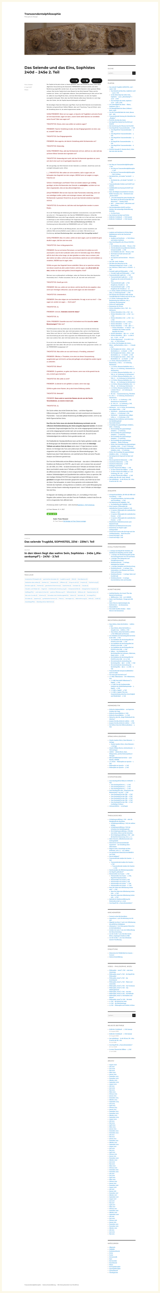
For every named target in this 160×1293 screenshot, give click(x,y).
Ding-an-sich (74, 582)
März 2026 (112, 1072)
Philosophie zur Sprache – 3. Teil (119, 767)
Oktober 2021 (113, 1142)
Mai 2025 (112, 1090)
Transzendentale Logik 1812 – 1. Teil (120, 275)
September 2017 (114, 1197)
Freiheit (40, 585)
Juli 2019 (111, 1173)
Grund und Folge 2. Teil (116, 537)
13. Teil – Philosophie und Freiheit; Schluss (122, 1005)
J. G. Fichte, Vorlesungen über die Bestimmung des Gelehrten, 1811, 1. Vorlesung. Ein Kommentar (119, 300)
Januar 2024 (112, 1109)
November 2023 (114, 1113)
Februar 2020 (113, 1168)
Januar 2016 (112, 1222)
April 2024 (112, 1105)
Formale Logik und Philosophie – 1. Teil (121, 271)
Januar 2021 (112, 1156)
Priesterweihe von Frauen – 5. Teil (121, 883)
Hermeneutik (113, 1257)
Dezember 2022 (114, 1131)
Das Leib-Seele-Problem (116, 261)
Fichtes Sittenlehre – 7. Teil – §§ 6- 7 (122, 326)
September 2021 (114, 1144)
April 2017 (112, 1205)
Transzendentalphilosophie (42, 13)
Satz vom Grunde (31, 595)
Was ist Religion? (114, 856)
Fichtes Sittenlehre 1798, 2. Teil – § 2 (122, 312)
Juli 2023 (111, 1121)
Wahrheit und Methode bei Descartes (120, 526)
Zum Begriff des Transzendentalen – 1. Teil (122, 128)
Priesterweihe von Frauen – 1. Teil (119, 874)
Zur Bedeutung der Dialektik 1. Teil (119, 502)
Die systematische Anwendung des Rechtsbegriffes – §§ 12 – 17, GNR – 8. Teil (122, 667)
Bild (74, 579)
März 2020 (112, 1166)
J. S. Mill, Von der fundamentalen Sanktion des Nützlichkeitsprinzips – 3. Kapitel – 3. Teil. (122, 686)
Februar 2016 (113, 1220)
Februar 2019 (113, 1181)
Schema (42, 595)
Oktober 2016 (113, 1212)
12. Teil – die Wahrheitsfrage (117, 1003)
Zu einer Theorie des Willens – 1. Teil (120, 468)
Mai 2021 (112, 1150)
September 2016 (114, 1214)
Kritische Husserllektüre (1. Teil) (118, 713)
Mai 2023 (112, 1123)
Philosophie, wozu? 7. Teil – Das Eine (120, 991)
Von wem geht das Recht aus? (118, 674)
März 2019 (112, 1179)
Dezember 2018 (113, 1185)
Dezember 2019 (113, 1170)
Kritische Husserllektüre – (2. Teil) (119, 715)
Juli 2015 (111, 1230)
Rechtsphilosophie (114, 1267)
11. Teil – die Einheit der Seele (118, 1001)
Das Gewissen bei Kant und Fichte (119, 215)
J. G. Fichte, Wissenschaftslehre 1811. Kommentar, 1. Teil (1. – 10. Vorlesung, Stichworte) (120, 362)
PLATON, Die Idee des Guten (117, 120)
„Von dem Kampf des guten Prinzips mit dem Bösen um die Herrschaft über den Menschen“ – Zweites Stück (123, 199)
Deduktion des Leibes (32, 582)
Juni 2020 (112, 1162)
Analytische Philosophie (33, 579)
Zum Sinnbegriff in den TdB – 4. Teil (121, 798)
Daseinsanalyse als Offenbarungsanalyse (121, 870)
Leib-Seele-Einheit (41, 592)
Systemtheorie (113, 1270)
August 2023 (113, 1119)
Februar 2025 (113, 1094)
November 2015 (113, 1226)
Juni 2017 (112, 1201)
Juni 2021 (112, 1148)
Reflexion (81, 592)
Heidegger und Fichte (115, 466)
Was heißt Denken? (115, 423)
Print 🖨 (74, 81)
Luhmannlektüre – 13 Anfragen (118, 806)
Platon (26, 89)
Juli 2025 (111, 1086)
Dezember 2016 (113, 1210)
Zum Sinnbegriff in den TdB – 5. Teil (121, 800)
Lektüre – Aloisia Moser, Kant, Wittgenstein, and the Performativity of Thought (120, 754)
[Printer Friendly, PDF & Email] (52, 514)
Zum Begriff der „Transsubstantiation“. (121, 903)
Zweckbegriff (30, 602)
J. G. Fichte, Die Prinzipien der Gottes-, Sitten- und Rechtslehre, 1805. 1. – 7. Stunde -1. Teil (122, 345)
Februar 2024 (113, 1107)
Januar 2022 (112, 1138)
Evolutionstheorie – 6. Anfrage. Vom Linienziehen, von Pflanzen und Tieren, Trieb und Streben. (122, 570)
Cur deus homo (115, 213)
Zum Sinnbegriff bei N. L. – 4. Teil (121, 788)
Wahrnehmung (81, 598)
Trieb (61, 598)
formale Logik (30, 585)
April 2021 (112, 1152)
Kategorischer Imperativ (90, 589)
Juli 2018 (111, 1189)
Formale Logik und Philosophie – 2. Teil (122, 273)
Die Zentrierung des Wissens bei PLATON (121, 126)
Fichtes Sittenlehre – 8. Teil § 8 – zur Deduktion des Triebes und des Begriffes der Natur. (123, 329)
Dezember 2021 (113, 1140)
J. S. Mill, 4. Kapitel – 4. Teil (119, 690)
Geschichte (66, 585)
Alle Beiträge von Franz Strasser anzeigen (74, 521)
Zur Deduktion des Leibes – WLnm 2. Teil (123, 246)
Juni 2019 (112, 1175)
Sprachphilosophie (114, 1268)
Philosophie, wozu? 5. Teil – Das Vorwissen (122, 986)
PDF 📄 (85, 81)
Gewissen (76, 585)
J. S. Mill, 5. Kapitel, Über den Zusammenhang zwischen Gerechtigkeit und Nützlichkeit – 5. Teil (123, 694)
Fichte (111, 1253)
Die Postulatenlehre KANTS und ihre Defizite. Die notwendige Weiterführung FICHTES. (121, 209)
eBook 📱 (96, 81)
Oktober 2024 (113, 1100)
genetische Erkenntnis (53, 585)
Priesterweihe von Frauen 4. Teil (120, 881)
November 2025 (114, 1078)
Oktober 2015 (113, 1228)
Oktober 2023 (113, 1115)
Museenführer (113, 607)
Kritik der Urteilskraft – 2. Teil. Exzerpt (120, 219)
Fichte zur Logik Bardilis (116, 304)
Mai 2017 (112, 1203)
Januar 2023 (112, 1129)
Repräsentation (92, 592)
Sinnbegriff (91, 595)
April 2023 (112, 1125)
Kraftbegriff (29, 592)
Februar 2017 (113, 1208)
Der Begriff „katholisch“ (116, 872)
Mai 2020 (112, 1164)
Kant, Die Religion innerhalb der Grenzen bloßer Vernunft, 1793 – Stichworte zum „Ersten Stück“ (121, 194)
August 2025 (113, 1084)
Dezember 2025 (114, 1076)
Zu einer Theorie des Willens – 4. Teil (122, 475)
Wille (91, 598)
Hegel (44, 589)
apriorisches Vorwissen (50, 579)
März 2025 (112, 1092)
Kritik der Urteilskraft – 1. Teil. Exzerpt (120, 217)
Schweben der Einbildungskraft (58, 595)
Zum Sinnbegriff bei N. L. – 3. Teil (120, 786)
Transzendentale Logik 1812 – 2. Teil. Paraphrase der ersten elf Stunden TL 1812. (122, 279)
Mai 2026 (112, 1070)
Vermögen (69, 598)
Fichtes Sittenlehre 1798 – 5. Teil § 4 (121, 322)
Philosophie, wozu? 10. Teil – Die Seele (120, 999)
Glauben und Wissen (32, 589)
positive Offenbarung (57, 592)
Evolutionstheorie (114, 1251)
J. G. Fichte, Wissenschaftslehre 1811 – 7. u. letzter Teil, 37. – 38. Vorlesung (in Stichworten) (123, 390)
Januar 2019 (112, 1183)
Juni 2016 (112, 1218)
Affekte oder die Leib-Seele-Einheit (119, 477)
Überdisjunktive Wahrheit (45, 602)
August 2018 (112, 1187)
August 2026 (113, 1065)
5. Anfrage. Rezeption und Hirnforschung (123, 566)
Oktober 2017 (113, 1195)
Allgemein (112, 1247)
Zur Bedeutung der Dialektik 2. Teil (121, 504)
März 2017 (112, 1207)
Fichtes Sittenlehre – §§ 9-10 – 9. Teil (122, 333)
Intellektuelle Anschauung (57, 589)
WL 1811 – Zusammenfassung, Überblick (123, 394)
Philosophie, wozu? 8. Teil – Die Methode (121, 993)
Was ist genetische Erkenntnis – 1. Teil (120, 460)
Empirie (83, 582)
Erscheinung (93, 582)
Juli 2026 (112, 1066)
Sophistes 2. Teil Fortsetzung (85, 505)
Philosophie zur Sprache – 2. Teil (119, 765)
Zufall (97, 598)
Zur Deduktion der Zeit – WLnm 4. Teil (122, 252)
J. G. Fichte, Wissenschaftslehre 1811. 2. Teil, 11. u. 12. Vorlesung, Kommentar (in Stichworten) (123, 368)
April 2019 (112, 1177)
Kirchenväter (113, 1261)
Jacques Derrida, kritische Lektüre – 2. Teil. (122, 723)
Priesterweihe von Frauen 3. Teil (120, 880)
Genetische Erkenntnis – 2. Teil (118, 462)
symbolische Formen (49, 598)
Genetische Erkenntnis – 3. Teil (118, 464)
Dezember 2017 (113, 1193)
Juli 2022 (111, 1135)
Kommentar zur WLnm (116, 306)
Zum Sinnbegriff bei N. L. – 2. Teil (121, 785)
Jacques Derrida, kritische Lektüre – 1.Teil (121, 721)
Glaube (85, 585)
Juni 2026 (112, 1068)
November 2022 (114, 1133)
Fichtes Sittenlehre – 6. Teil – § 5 (121, 324)
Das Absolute (82, 579)
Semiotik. (81, 595)
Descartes (54, 582)
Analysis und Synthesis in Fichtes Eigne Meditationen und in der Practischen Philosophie (121, 234)
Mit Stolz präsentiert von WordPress (68, 1285)
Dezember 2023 (113, 1111)
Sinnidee (28, 598)
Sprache (37, 598)
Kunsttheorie (113, 1263)
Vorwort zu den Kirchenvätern (118, 916)
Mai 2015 (112, 1234)
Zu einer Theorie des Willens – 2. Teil (122, 469)
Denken (45, 582)
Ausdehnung (65, 579)
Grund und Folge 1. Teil (116, 535)
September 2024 (114, 1102)
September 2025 (114, 1082)
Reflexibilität (71, 592)
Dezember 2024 (114, 1098)
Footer (111, 1255)
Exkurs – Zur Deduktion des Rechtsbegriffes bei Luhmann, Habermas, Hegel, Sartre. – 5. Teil (123, 653)
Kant (110, 1259)
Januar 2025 (112, 1096)
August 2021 (112, 1146)
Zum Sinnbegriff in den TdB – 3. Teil (121, 796)
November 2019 (114, 1172)
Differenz (63, 582)
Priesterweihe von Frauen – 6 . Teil (121, 885)
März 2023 (112, 1127)
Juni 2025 (112, 1088)
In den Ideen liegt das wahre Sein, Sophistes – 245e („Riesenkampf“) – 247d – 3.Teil (122, 97)
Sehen (73, 595)
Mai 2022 (112, 1137)
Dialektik (112, 1249)
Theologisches (113, 1272)
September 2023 (114, 1117)
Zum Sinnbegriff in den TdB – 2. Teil (121, 794)
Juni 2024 (112, 1103)
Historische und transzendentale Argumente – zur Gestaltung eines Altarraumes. (119, 844)
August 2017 (112, 1199)
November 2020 (114, 1158)
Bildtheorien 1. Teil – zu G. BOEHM (121, 597)
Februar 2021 (113, 1154)
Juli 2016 (111, 1216)
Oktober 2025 (113, 1080)
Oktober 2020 (113, 1160)
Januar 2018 (112, 1191)
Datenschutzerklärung (116, 957)
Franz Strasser (28, 84)
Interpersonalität (74, 589)
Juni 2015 (112, 1232)
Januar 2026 (112, 1074)
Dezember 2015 (113, 1224)
